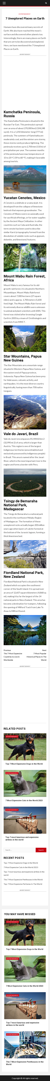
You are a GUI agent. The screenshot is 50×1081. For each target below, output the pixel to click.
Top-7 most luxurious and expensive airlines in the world (22, 1024)
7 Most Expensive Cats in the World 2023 (24, 800)
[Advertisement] (25, 83)
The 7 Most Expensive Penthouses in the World (23, 879)
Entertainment (24, 14)
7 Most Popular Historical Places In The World (36, 655)
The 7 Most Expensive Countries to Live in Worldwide (13, 655)
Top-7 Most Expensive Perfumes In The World (23, 884)
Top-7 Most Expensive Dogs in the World (24, 764)
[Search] (46, 3)
